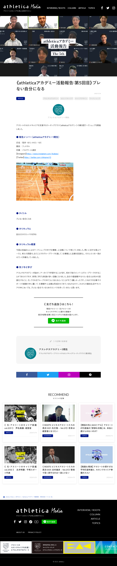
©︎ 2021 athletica (58, 562)
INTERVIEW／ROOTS (56, 8)
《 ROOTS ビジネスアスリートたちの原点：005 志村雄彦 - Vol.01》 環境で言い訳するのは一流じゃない (58, 469)
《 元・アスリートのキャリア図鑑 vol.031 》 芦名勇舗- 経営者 (20, 427)
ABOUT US (20, 532)
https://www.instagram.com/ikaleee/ (43, 154)
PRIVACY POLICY (34, 532)
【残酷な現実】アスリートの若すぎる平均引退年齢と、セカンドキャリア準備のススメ (96, 469)
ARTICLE (82, 8)
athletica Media (10, 497)
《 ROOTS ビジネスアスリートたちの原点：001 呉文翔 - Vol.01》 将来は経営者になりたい (58, 428)
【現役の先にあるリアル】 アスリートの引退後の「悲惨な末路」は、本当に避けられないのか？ (96, 428)
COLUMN (72, 8)
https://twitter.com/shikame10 (37, 157)
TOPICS (91, 8)
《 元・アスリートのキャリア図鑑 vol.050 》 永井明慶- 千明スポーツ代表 (20, 469)
